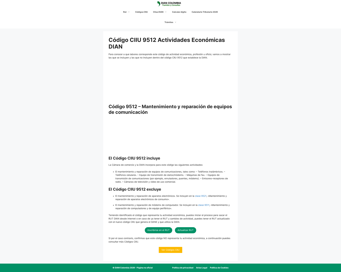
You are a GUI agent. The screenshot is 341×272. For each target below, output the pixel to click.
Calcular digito (179, 12)
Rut (125, 12)
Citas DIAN (158, 12)
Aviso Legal (201, 267)
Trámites (169, 22)
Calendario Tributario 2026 (205, 12)
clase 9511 (203, 205)
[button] (158, 230)
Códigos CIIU (141, 12)
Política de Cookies (219, 267)
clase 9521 (200, 196)
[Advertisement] (170, 81)
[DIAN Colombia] (170, 4)
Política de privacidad (182, 267)
